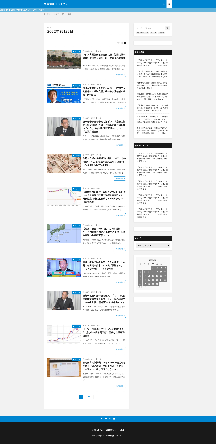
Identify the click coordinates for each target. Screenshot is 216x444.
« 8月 (140, 287)
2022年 (56, 14)
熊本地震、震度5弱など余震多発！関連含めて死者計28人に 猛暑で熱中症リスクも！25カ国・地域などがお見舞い (152, 96)
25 (165, 280)
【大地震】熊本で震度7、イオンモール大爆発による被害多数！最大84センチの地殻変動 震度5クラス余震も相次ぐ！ (152, 107)
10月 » (144, 287)
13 (145, 276)
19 (140, 280)
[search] (167, 28)
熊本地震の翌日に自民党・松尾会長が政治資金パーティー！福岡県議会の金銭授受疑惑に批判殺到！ (152, 85)
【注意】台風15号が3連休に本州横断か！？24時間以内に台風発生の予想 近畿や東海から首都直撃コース (104, 232)
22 (153, 280)
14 (149, 276)
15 (153, 276)
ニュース (77, 51)
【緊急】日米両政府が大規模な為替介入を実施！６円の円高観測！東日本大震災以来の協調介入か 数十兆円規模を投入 (152, 74)
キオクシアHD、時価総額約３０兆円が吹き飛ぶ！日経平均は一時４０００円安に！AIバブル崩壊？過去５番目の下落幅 (152, 119)
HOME (48, 14)
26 (140, 284)
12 (140, 276)
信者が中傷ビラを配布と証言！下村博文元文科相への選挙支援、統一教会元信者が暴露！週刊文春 (104, 91)
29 (153, 284)
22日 (69, 14)
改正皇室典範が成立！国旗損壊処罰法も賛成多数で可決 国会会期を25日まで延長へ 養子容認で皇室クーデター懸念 (152, 130)
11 (165, 272)
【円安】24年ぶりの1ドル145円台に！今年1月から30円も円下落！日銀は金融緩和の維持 (104, 332)
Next (89, 397)
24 (161, 280)
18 (165, 276)
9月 (63, 14)
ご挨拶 (121, 430)
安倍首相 (161, 32)
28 (149, 284)
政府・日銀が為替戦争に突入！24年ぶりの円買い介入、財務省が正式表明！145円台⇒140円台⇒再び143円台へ (104, 161)
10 (161, 272)
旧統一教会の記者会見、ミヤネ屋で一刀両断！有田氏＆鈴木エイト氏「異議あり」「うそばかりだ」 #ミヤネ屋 (104, 265)
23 (157, 280)
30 (157, 284)
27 (145, 284)
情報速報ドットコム (56, 4)
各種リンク (111, 430)
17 (161, 276)
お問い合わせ (98, 430)
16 (157, 276)
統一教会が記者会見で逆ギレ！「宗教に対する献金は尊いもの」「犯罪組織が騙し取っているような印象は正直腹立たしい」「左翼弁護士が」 (104, 126)
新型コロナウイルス (142, 32)
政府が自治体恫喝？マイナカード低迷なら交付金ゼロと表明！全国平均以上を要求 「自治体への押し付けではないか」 (104, 365)
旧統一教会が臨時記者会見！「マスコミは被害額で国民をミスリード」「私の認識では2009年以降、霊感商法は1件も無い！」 (104, 298)
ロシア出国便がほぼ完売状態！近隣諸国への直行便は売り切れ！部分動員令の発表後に (104, 57)
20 (145, 280)
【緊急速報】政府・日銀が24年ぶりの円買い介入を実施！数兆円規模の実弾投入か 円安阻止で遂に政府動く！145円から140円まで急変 (104, 196)
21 (149, 280)
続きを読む (119, 75)
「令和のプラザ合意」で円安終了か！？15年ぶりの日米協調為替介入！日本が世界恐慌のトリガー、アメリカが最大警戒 (152, 62)
